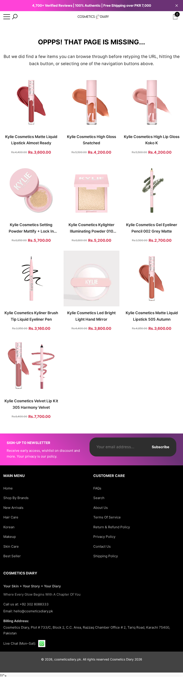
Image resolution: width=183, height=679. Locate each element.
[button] (14, 16)
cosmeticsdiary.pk (67, 659)
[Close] (177, 5)
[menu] (6, 16)
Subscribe (160, 447)
